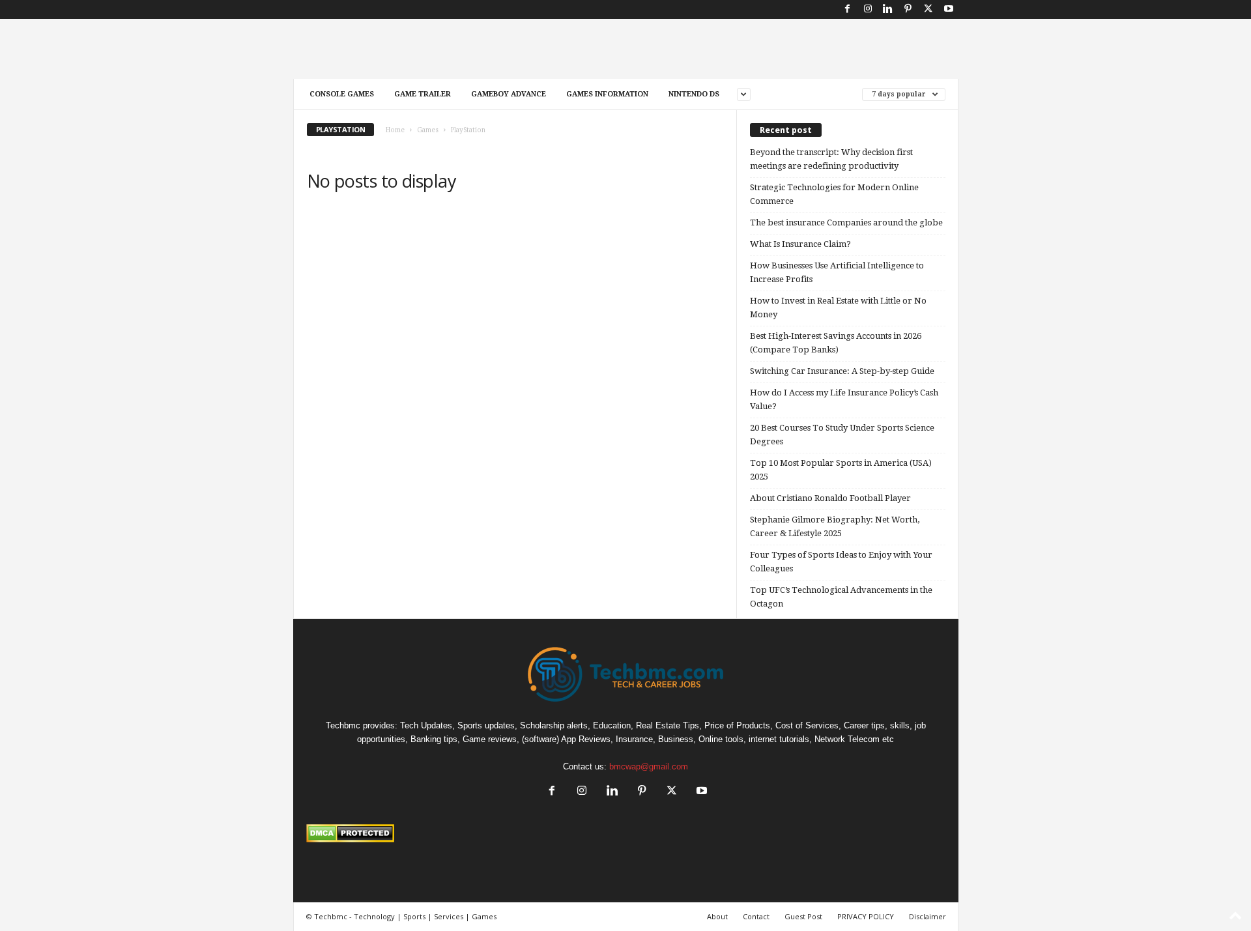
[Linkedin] (888, 9)
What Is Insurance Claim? (800, 244)
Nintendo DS (694, 94)
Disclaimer (927, 916)
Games (428, 130)
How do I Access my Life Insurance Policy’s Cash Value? (844, 399)
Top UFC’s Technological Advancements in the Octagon (841, 597)
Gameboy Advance (508, 94)
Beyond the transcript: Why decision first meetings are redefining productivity (831, 159)
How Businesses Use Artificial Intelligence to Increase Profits (837, 272)
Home (395, 130)
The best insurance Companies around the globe (846, 222)
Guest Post (803, 916)
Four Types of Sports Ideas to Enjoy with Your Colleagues (841, 561)
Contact (756, 916)
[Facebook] (848, 9)
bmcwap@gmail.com (648, 766)
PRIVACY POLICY (865, 916)
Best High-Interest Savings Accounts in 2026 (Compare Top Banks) (835, 342)
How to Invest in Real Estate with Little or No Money (838, 307)
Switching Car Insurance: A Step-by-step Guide (842, 371)
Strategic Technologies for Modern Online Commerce (834, 194)
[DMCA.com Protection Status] (625, 833)
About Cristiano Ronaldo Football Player (830, 498)
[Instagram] (868, 9)
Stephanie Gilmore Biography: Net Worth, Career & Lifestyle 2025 (834, 526)
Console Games (341, 94)
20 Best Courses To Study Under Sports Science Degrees (842, 434)
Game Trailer (422, 94)
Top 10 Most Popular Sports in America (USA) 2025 (841, 469)
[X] (928, 9)
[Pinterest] (908, 9)
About (717, 916)
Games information (607, 94)
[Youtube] (948, 9)
